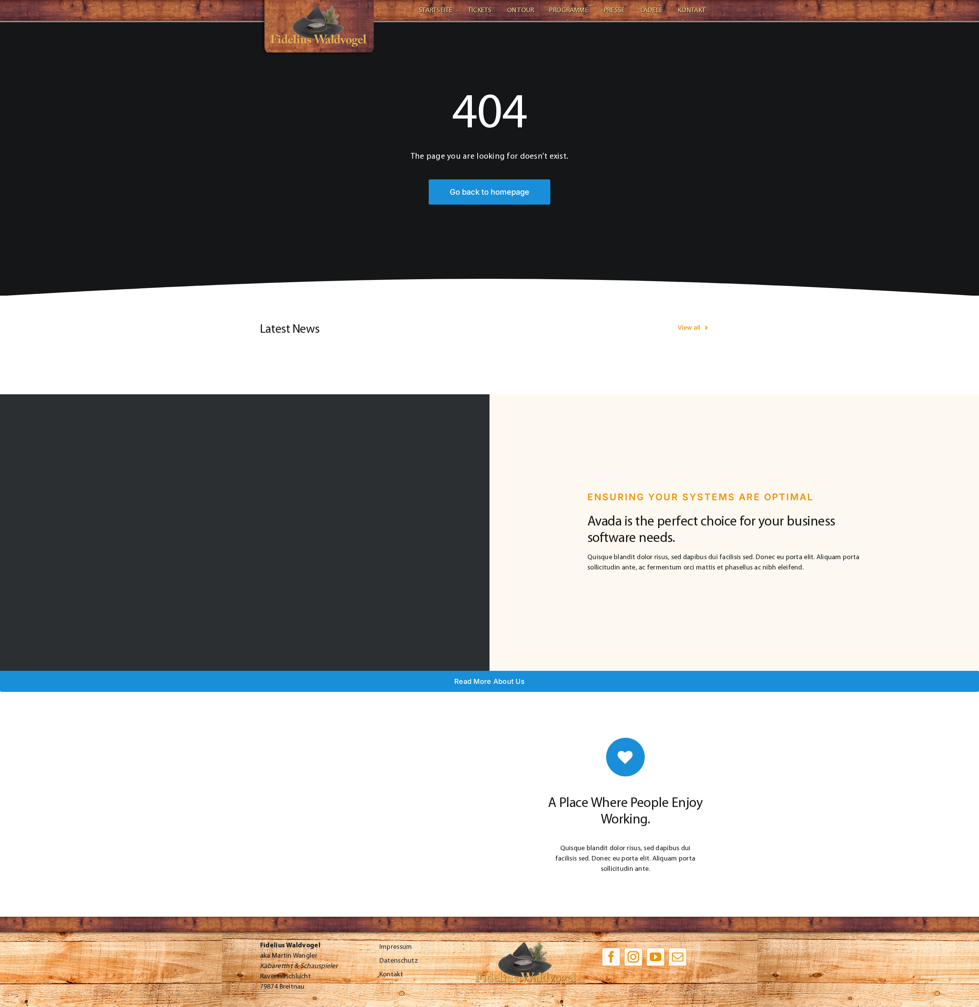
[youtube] (655, 957)
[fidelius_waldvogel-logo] (317, 3)
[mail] (677, 957)
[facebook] (611, 957)
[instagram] (633, 957)
